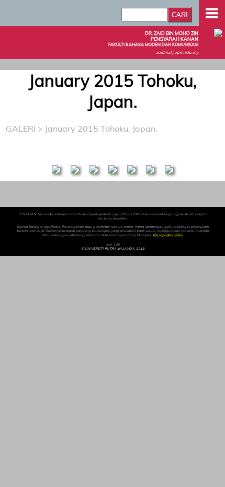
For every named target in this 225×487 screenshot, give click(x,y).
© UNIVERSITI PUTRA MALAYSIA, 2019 (112, 249)
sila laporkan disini (167, 235)
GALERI (21, 128)
